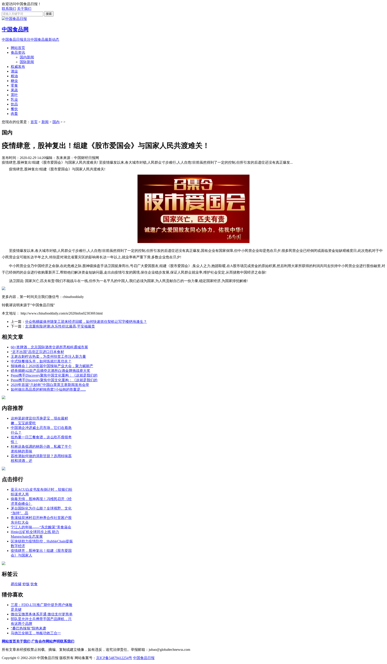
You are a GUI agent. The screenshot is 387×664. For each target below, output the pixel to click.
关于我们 (24, 9)
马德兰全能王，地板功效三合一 (36, 633)
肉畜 (14, 114)
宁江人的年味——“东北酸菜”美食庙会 (41, 527)
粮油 (14, 76)
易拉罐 (16, 584)
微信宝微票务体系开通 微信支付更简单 (42, 614)
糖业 (14, 81)
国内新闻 (27, 57)
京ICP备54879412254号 (114, 658)
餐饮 (14, 109)
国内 (56, 122)
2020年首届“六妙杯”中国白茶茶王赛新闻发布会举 (50, 385)
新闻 (45, 122)
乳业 (14, 99)
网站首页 (18, 48)
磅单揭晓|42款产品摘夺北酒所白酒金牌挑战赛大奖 (50, 371)
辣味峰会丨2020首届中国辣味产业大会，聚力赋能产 (52, 366)
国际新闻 (27, 62)
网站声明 (53, 641)
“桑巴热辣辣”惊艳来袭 (28, 628)
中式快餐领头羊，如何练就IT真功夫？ (41, 361)
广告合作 (38, 641)
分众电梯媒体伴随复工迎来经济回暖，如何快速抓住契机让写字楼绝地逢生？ (86, 321)
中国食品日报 (144, 658)
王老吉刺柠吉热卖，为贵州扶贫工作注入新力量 (48, 356)
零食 (14, 85)
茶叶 (14, 95)
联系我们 (9, 9)
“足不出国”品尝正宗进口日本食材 (37, 352)
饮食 (34, 584)
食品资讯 (18, 52)
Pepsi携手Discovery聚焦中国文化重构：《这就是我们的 (54, 375)
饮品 (14, 104)
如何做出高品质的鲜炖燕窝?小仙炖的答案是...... (48, 389)
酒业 (14, 71)
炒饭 (26, 584)
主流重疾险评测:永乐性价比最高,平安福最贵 (60, 326)
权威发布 (18, 67)
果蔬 (14, 90)
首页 (34, 122)
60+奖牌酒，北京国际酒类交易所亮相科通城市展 (49, 347)
